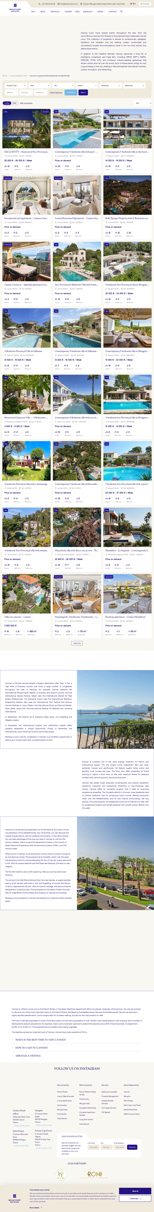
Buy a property (63, 1085)
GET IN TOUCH (144, 4)
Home (4, 76)
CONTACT (112, 11)
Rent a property (85, 1085)
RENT (42, 11)
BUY (33, 11)
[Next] (48, 128)
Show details (34, 1208)
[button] (121, 11)
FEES (77, 11)
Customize (134, 1198)
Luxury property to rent (18, 76)
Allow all (135, 1191)
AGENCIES (87, 11)
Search (83, 92)
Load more (77, 643)
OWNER (68, 11)
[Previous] (4, 128)
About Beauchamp (131, 1085)
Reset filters (71, 92)
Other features (56, 92)
